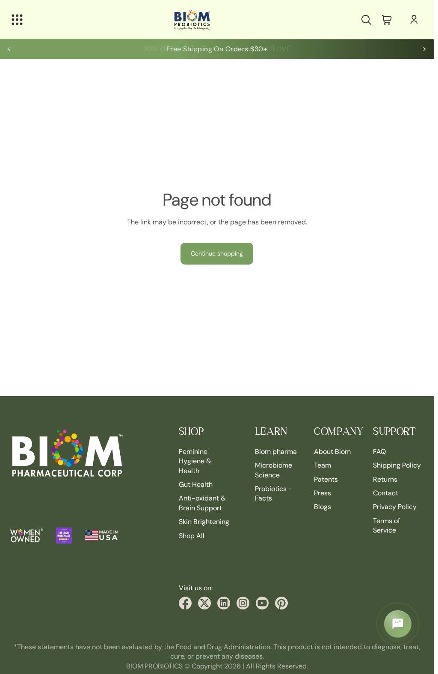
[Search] (366, 19)
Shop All (191, 535)
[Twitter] (204, 603)
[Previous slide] (9, 49)
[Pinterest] (281, 603)
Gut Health (196, 484)
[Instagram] (243, 603)
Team (322, 465)
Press (322, 492)
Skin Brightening (204, 521)
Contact (385, 492)
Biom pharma (276, 451)
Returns (385, 478)
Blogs (322, 506)
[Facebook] (185, 603)
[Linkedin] (223, 603)
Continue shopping (217, 253)
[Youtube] (262, 603)
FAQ (379, 451)
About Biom (332, 451)
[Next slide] (424, 49)
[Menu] (17, 19)
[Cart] (387, 19)
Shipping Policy (397, 465)
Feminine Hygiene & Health (195, 461)
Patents (326, 478)
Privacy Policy (395, 506)
